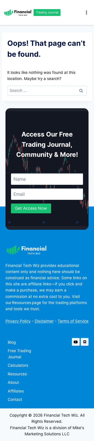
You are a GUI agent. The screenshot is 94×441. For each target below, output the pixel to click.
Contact (15, 399)
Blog (12, 342)
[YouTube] (76, 342)
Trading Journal (47, 12)
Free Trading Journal (19, 353)
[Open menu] (86, 12)
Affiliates (16, 391)
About (13, 382)
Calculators (18, 365)
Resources (17, 374)
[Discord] (85, 342)
